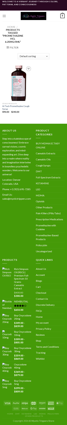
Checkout (41, 292)
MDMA (40, 195)
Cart (38, 286)
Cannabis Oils (43, 159)
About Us (41, 268)
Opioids (40, 201)
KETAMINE (42, 183)
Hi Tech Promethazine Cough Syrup (15, 107)
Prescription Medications (49, 219)
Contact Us (42, 298)
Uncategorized (44, 251)
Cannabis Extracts (45, 153)
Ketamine (27, 414)
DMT (39, 171)
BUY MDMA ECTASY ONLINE (48, 145)
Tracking (40, 352)
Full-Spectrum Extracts (48, 177)
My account (42, 322)
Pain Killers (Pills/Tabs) (48, 213)
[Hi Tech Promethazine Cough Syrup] (17, 83)
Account (40, 274)
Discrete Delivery (45, 304)
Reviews (40, 334)
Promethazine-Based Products (47, 237)
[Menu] (4, 16)
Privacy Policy (43, 328)
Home (11, 26)
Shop (38, 340)
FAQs (39, 310)
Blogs (39, 280)
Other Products (44, 207)
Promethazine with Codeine (46, 227)
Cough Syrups (43, 165)
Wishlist (40, 358)
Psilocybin (41, 245)
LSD (38, 189)
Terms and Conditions (47, 346)
